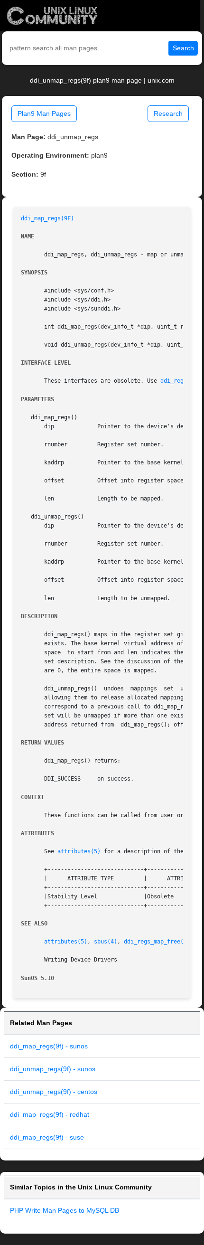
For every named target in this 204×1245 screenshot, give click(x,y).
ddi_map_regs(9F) (47, 218)
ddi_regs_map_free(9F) (159, 941)
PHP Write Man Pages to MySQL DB (64, 1210)
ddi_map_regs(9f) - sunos (49, 1046)
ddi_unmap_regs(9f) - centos (53, 1091)
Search (183, 48)
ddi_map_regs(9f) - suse (47, 1137)
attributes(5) (79, 851)
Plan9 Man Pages (44, 113)
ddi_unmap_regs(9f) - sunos (52, 1069)
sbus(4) (105, 941)
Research (168, 113)
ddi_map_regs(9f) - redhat (49, 1114)
